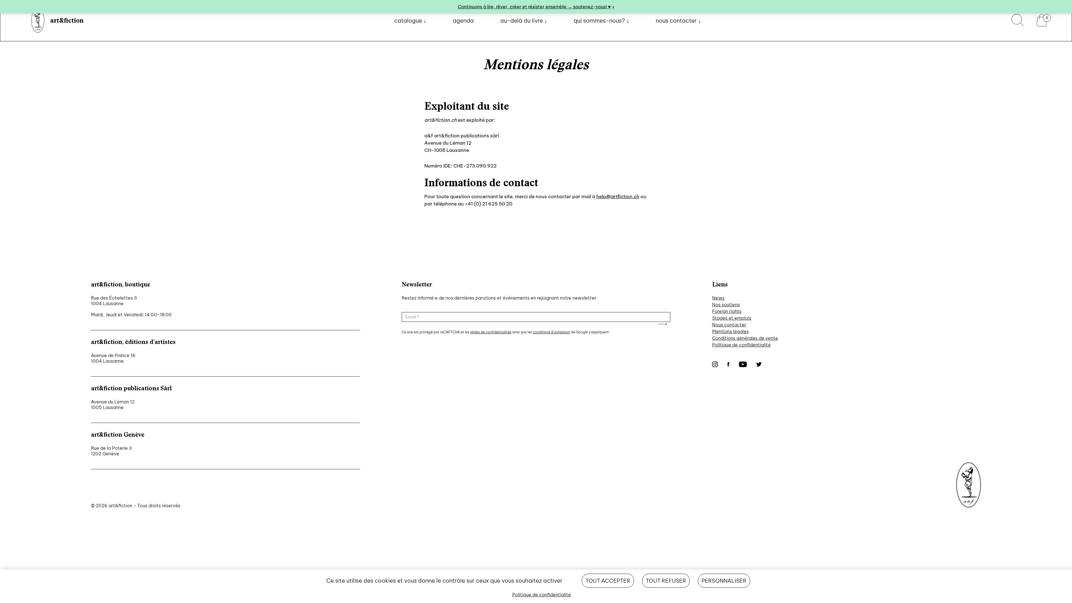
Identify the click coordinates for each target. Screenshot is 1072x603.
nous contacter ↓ (678, 20)
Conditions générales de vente (745, 338)
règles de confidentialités (490, 332)
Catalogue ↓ (410, 20)
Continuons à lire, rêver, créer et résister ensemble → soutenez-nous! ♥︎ (534, 6)
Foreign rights (726, 311)
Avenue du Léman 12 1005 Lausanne (113, 404)
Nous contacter (729, 324)
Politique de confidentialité (741, 345)
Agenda (463, 20)
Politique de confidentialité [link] (541, 594)
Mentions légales (730, 331)
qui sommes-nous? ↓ (601, 20)
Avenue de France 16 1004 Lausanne (113, 358)
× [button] (613, 6)
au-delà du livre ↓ (523, 20)
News (718, 298)
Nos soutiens (726, 304)
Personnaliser (724, 580)
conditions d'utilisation (551, 332)
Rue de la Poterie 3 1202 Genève (111, 450)
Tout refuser (666, 580)
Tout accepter (607, 580)
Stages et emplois (731, 318)
